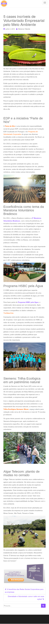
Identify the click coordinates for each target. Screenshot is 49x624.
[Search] (43, 606)
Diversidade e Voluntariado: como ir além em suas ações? (26, 597)
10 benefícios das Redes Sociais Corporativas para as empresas (24, 590)
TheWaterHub (8, 313)
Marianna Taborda (24, 29)
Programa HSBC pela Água (28, 302)
